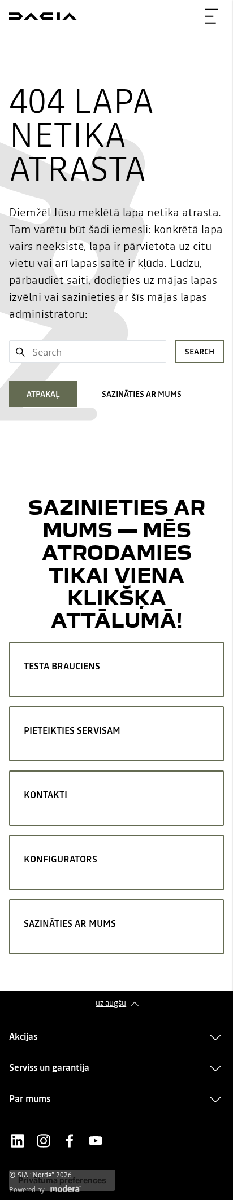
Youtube (95, 1140)
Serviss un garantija (49, 1067)
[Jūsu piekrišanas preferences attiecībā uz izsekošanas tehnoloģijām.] (62, 1180)
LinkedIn (17, 1140)
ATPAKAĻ (43, 394)
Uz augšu (111, 1003)
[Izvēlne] (211, 16)
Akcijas (23, 1036)
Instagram (43, 1140)
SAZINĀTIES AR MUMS (142, 394)
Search (199, 351)
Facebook (69, 1140)
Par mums (29, 1098)
